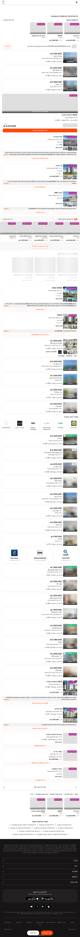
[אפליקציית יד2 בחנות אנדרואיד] (43, 906)
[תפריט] (76, 2)
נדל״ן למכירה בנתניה (64, 825)
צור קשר (18, 922)
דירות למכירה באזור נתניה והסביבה (24, 825)
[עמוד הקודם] (76, 787)
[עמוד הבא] (4, 787)
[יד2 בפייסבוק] (37, 906)
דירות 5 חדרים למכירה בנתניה (20, 828)
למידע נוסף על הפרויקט (40, 130)
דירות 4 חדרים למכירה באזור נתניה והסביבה (52, 834)
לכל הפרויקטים (9, 20)
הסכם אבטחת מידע (40, 924)
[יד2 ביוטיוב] (31, 906)
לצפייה (7, 46)
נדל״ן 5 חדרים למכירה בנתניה (44, 828)
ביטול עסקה (7, 922)
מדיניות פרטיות (50, 922)
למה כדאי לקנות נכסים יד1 (40, 246)
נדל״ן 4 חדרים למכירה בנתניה (53, 831)
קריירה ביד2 (72, 929)
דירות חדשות (8, 929)
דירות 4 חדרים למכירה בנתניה (29, 831)
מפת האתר (29, 922)
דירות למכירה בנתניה (46, 825)
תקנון (72, 922)
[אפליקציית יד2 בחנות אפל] (48, 906)
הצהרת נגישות (61, 922)
